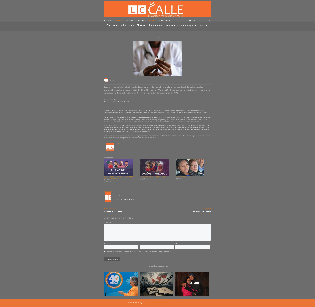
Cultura (129, 20)
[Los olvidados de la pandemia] (193, 167)
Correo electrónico (146, 244)
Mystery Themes (182, 303)
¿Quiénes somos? (164, 20)
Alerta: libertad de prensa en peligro (156, 292)
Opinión (151, 20)
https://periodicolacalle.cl (128, 199)
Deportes (140, 20)
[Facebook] (190, 20)
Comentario (108, 222)
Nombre (107, 244)
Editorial (107, 20)
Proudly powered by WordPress (155, 303)
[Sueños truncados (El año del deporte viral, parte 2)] (157, 167)
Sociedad (118, 20)
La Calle (111, 80)
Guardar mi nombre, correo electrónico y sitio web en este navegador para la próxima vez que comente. (137, 252)
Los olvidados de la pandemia (183, 176)
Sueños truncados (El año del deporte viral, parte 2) (153, 176)
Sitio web (178, 244)
